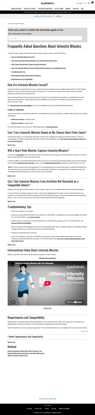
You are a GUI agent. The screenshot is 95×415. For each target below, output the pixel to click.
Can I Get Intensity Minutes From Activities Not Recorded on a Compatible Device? (38, 68)
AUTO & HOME (59, 9)
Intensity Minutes (52, 127)
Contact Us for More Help (47, 399)
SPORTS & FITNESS (30, 9)
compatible (20, 155)
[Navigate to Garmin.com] (47, 3)
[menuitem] (79, 3)
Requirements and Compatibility (22, 79)
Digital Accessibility (64, 408)
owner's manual (34, 217)
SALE (82, 9)
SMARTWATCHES (16, 9)
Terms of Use (38, 408)
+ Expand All (83, 331)
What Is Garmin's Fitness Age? (18, 355)
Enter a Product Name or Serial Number (20, 34)
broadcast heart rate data (25, 163)
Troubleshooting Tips (18, 72)
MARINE (68, 9)
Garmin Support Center (42, 16)
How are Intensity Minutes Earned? (23, 57)
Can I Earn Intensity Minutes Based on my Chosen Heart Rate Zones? (34, 61)
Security (54, 408)
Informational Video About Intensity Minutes (26, 75)
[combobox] (45, 38)
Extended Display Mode (52, 163)
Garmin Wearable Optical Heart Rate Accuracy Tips (25, 351)
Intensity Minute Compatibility (21, 223)
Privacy (47, 408)
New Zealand (47, 405)
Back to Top (11, 145)
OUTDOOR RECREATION (45, 9)
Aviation (75, 9)
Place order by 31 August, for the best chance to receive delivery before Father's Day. (47, 12)
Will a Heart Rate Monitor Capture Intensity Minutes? (28, 64)
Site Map (29, 408)
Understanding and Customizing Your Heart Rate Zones (26, 353)
